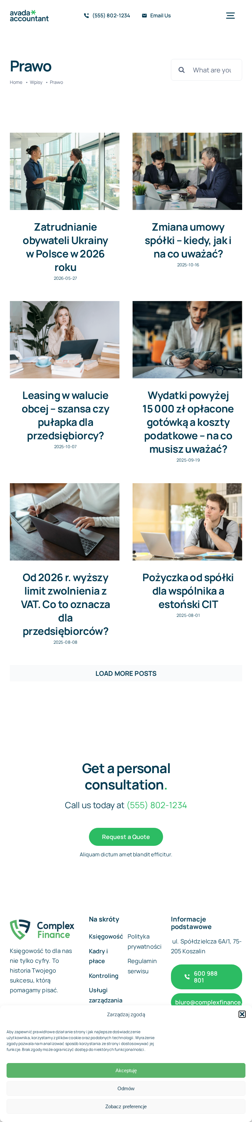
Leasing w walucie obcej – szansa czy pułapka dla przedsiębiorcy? (66, 415)
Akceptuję (126, 1070)
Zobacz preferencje (126, 1106)
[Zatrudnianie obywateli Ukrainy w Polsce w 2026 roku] (64, 171)
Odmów (126, 1088)
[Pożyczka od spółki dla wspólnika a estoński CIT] (187, 522)
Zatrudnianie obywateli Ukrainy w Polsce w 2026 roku (65, 246)
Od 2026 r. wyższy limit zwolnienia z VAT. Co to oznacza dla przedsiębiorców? (65, 604)
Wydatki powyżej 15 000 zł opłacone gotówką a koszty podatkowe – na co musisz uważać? (188, 422)
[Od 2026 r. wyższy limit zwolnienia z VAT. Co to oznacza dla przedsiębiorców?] (64, 522)
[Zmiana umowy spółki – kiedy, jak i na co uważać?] (187, 171)
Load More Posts (126, 673)
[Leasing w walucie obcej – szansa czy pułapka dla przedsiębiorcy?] (64, 339)
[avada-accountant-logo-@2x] (29, 13)
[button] (242, 1014)
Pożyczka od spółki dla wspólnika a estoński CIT (188, 590)
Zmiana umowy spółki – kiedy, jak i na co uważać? (188, 239)
